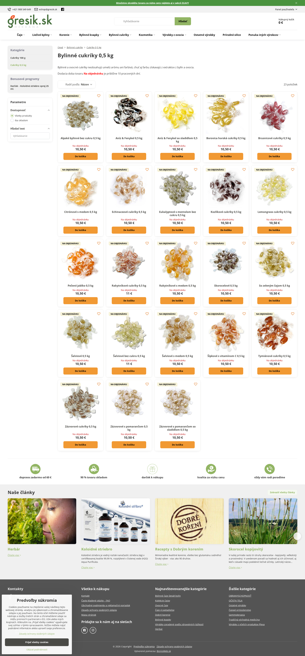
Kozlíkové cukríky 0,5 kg (226, 212)
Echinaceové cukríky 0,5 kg (129, 212)
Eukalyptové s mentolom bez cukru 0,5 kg (177, 213)
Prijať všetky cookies (36, 642)
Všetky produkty (23, 115)
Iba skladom (21, 120)
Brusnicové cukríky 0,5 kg (274, 138)
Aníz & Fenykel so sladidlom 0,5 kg (177, 139)
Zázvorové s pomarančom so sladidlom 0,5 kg (177, 428)
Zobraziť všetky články (282, 492)
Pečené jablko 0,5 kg (80, 285)
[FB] (62, 9)
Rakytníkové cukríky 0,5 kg (129, 285)
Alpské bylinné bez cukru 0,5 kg (81, 138)
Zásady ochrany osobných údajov (174, 646)
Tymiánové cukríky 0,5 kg (274, 356)
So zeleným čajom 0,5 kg (274, 285)
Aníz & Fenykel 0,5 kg (129, 138)
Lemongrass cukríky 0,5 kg (274, 212)
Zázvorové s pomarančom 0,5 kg (129, 428)
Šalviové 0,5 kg (80, 356)
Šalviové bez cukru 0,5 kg (129, 356)
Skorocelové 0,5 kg (226, 285)
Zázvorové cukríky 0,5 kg (80, 426)
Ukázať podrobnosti (36, 649)
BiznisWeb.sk (164, 651)
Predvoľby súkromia (144, 646)
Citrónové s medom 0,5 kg (80, 212)
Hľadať (183, 21)
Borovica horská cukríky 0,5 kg (225, 138)
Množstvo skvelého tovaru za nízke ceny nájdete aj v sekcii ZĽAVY (152, 2)
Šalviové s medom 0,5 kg (177, 356)
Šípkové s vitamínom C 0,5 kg (225, 356)
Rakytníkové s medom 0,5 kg (177, 285)
